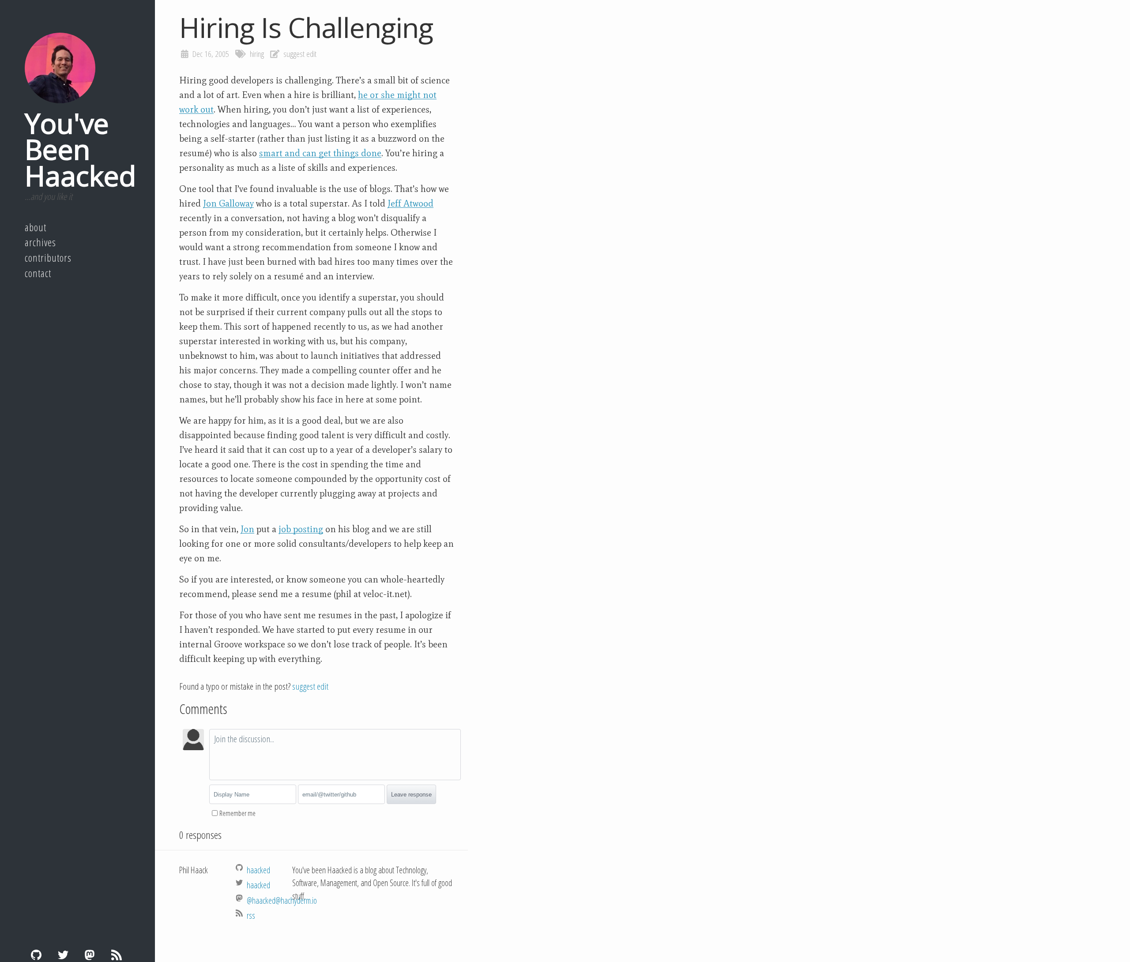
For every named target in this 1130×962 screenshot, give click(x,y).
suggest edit (299, 54)
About (35, 227)
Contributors (48, 258)
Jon (247, 529)
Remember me (237, 813)
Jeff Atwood (410, 203)
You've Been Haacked (80, 149)
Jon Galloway (228, 203)
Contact (38, 273)
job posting (301, 529)
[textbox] (335, 754)
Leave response (411, 794)
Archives (40, 242)
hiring (257, 54)
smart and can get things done (320, 153)
